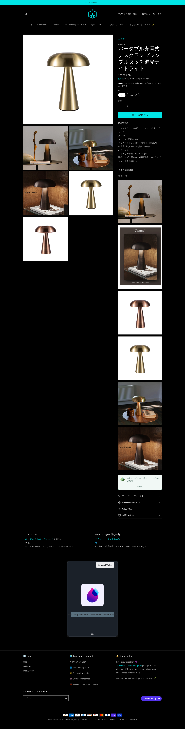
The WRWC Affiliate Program (129, 665)
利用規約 (27, 666)
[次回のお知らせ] (161, 2)
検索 (25, 662)
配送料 (120, 79)
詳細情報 (139, 486)
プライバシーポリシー (100, 719)
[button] (26, 14)
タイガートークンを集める (107, 539)
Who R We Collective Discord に (39, 539)
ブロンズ (133, 95)
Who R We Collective (59, 720)
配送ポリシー (123, 719)
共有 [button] (122, 39)
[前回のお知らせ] (24, 2)
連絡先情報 (133, 719)
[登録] (65, 698)
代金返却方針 (28, 671)
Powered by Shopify (72, 720)
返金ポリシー (86, 719)
